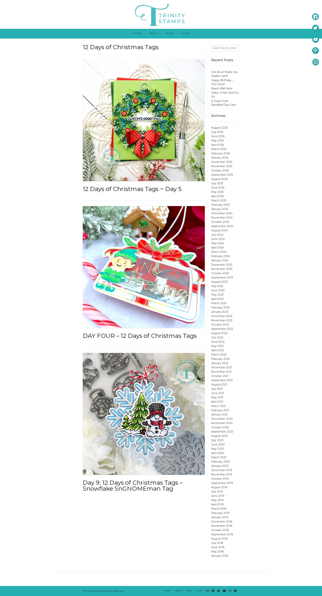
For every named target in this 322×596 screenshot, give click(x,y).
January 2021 (219, 414)
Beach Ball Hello (221, 88)
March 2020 (219, 457)
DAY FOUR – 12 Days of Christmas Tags (140, 335)
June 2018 (218, 547)
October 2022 (220, 324)
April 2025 (217, 196)
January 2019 (219, 517)
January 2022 (219, 363)
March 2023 (218, 303)
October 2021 (220, 376)
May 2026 (217, 140)
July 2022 (217, 337)
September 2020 (222, 431)
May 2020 (217, 448)
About (154, 33)
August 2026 (219, 127)
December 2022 (221, 316)
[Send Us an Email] (207, 591)
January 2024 (219, 260)
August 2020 (219, 436)
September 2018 (222, 534)
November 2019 (221, 474)
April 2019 (217, 504)
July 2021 (217, 389)
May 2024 (217, 243)
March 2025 (218, 200)
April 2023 (217, 299)
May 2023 (217, 294)
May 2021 (217, 397)
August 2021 (219, 384)
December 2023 (221, 264)
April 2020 (217, 453)
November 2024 (222, 217)
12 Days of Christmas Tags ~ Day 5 (132, 188)
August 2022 (219, 333)
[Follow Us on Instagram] (229, 591)
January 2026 (219, 157)
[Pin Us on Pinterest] (235, 591)
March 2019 (218, 508)
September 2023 (222, 277)
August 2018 (219, 538)
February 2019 (220, 513)
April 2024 (217, 247)
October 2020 (220, 427)
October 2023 (220, 273)
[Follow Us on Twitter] (218, 591)
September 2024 (222, 226)
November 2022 (221, 320)
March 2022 (218, 354)
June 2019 (217, 496)
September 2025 (222, 174)
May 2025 (217, 192)
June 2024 (218, 239)
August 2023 (219, 281)
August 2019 (219, 487)
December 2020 (222, 418)
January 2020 (220, 466)
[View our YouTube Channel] (224, 591)
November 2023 (221, 269)
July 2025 (217, 183)
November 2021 (221, 371)
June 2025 (217, 187)
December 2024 (222, 213)
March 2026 (218, 149)
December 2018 (221, 521)
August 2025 (219, 179)
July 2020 (217, 440)
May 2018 (217, 551)
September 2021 (222, 380)
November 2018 (221, 526)
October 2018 (220, 530)
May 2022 (217, 346)
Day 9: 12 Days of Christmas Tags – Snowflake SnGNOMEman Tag (133, 485)
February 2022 (220, 359)
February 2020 (220, 461)
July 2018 (217, 543)
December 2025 (221, 162)
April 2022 (217, 350)
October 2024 (220, 222)
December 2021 (221, 367)
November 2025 (221, 166)
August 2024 (219, 230)
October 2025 (220, 170)
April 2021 (217, 401)
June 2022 (218, 341)
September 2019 (222, 483)
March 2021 (218, 406)
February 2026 (220, 153)
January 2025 (219, 209)
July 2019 (217, 491)
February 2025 (220, 204)
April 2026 (217, 144)
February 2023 (220, 307)
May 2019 (217, 500)
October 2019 (220, 478)
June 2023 (218, 290)
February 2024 (220, 256)
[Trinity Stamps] (161, 14)
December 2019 (221, 470)
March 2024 (219, 252)
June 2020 (218, 444)
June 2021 (217, 393)
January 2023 (219, 311)
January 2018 (219, 555)
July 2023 (217, 286)
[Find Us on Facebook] (213, 591)
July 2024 (217, 234)
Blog (170, 33)
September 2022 (222, 329)
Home (136, 33)
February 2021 (220, 410)
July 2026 (217, 132)
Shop (185, 33)
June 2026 (218, 136)
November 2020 (222, 423)
